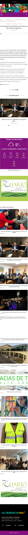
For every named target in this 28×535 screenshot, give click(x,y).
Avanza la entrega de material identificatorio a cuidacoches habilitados (14, 444)
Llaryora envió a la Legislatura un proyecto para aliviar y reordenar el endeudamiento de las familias (14, 258)
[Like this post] (11, 90)
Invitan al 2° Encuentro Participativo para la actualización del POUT (14, 470)
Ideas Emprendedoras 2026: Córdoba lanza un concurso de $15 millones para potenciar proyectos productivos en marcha (14, 417)
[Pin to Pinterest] (15, 90)
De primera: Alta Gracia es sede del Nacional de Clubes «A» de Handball (14, 230)
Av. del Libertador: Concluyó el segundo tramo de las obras (14, 310)
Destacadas (8, 19)
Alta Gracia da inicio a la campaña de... (14, 119)
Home (1, 19)
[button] (1, 111)
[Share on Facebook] (12, 90)
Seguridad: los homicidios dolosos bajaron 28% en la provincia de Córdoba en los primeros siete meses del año (14, 337)
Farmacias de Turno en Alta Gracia (14, 390)
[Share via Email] (17, 90)
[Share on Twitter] (14, 90)
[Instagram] (14, 1)
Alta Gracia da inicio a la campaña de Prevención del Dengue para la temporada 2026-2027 (14, 284)
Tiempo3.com (16, 168)
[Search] (26, 14)
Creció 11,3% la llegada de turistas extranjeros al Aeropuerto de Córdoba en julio (14, 364)
